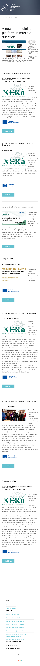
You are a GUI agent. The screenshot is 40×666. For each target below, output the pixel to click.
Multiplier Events (7, 259)
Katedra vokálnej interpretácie (15, 631)
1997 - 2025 (20, 654)
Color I (18, 660)
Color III (21, 660)
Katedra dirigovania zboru (14, 618)
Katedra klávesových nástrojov (15, 621)
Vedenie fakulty (11, 608)
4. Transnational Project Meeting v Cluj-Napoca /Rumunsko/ (18, 144)
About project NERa (9, 481)
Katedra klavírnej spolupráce (15, 639)
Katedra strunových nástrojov (15, 624)
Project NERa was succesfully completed (16, 73)
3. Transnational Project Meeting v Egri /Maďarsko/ (19, 313)
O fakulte (9, 605)
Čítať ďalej (8, 131)
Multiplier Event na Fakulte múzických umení (17, 207)
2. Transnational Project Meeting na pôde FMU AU (19, 401)
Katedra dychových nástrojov (15, 627)
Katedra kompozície (12, 614)
